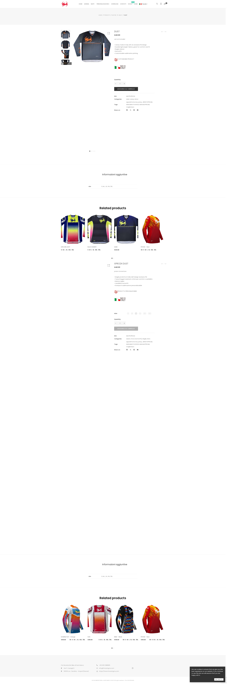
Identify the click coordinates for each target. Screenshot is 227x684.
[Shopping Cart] (164, 4)
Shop (92, 4)
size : (116, 313)
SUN (89, 637)
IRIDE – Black (118, 637)
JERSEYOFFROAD (147, 102)
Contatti (123, 4)
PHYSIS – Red (145, 247)
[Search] (157, 4)
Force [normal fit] (136, 339)
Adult (120, 15)
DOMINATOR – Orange (68, 637)
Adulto (128, 339)
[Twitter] (130, 110)
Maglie (144, 339)
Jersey (132, 99)
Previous (63, 63)
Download (114, 4)
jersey (140, 102)
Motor (114, 15)
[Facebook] (127, 110)
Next (69, 63)
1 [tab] (112, 258)
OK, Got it (219, 679)
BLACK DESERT (92, 247)
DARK (116, 247)
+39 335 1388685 (104, 665)
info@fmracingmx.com (106, 668)
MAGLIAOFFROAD (144, 104)
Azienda (86, 4)
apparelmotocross (132, 102)
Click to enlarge (109, 33)
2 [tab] (113, 258)
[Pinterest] (134, 110)
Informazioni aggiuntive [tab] (114, 174)
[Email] (137, 110)
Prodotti (107, 15)
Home (80, 4)
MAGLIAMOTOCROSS (132, 104)
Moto (148, 339)
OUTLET (130, 4)
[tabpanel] (73, 232)
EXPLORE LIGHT (65, 247)
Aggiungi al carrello (126, 89)
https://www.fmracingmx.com (109, 671)
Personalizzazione (103, 4)
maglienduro (130, 107)
